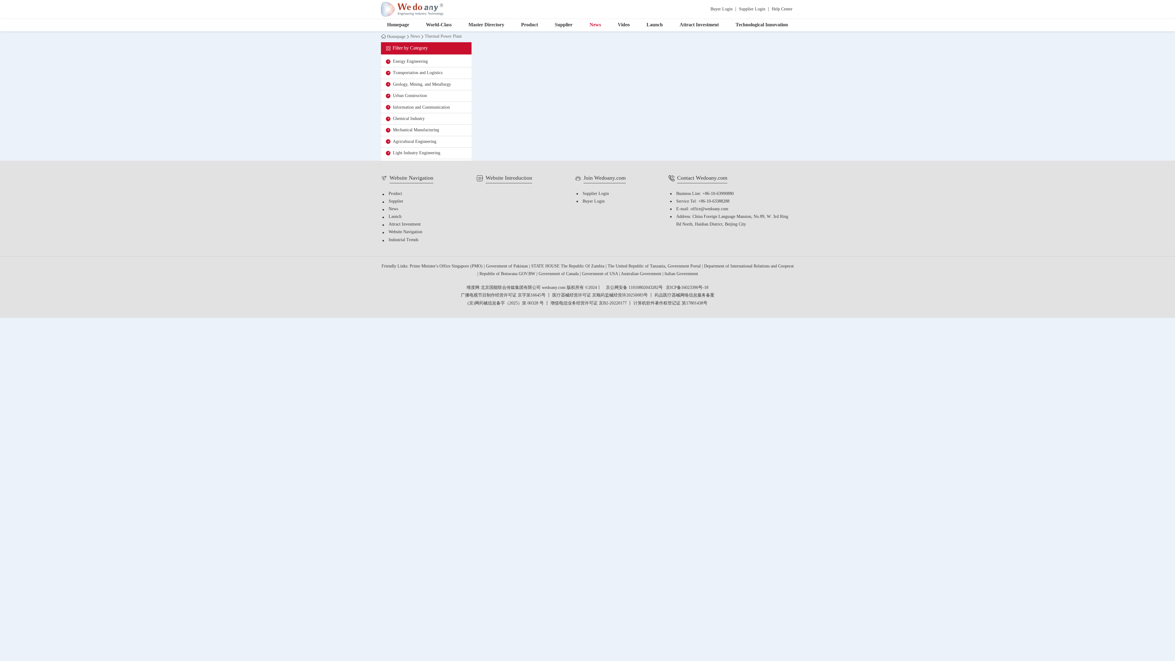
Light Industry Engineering (416, 153)
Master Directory (486, 25)
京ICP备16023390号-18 (687, 288)
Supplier (564, 25)
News (595, 25)
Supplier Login (752, 9)
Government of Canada (559, 274)
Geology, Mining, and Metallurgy (422, 84)
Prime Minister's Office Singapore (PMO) (447, 266)
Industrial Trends (403, 240)
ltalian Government (681, 274)
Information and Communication (421, 107)
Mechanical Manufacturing (416, 130)
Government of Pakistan (507, 266)
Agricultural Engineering (414, 142)
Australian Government (641, 274)
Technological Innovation (762, 25)
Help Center (782, 9)
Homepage (398, 25)
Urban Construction (410, 96)
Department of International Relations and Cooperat (749, 266)
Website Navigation (405, 232)
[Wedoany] (412, 9)
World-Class (439, 25)
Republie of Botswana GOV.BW (507, 274)
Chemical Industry (409, 119)
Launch (655, 25)
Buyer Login (722, 9)
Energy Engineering (410, 61)
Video (624, 25)
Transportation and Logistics (417, 73)
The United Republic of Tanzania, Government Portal (655, 266)
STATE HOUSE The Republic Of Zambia (568, 266)
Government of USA (600, 274)
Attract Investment (699, 25)
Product (529, 25)
